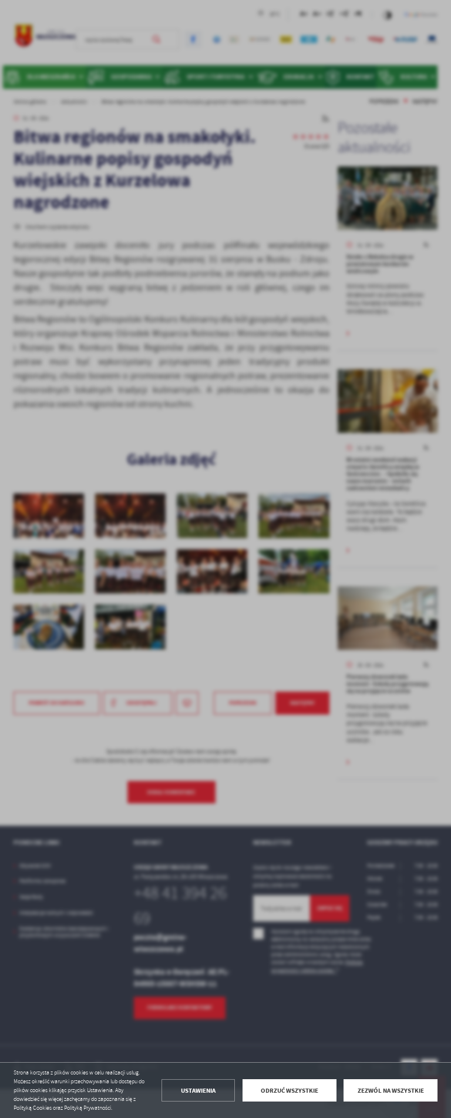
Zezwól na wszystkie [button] (391, 1090)
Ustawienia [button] (198, 1090)
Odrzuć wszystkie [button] (289, 1090)
